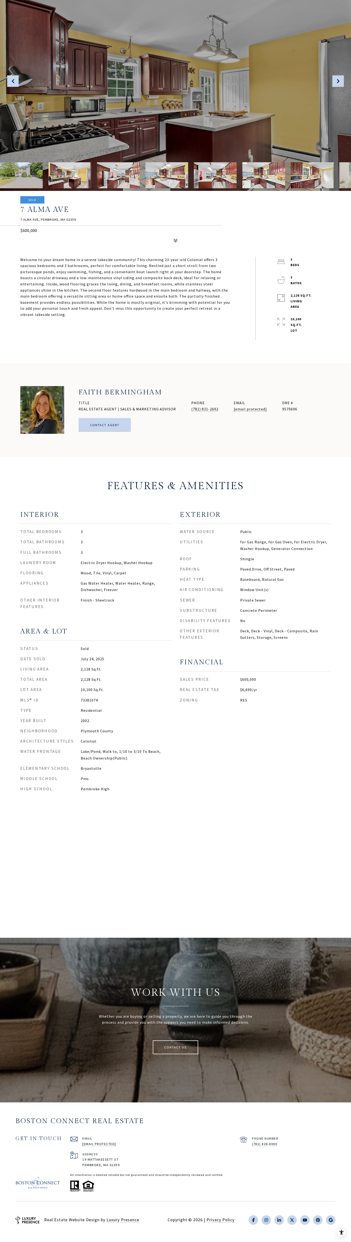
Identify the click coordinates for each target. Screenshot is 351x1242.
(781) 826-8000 (264, 1144)
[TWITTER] (292, 1220)
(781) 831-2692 (204, 409)
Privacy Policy (220, 1219)
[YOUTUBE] (305, 1220)
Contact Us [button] (175, 1047)
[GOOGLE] (330, 1220)
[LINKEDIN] (279, 1220)
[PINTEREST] (318, 1220)
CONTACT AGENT (104, 425)
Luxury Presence (122, 1219)
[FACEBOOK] (253, 1220)
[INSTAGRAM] (266, 1220)
